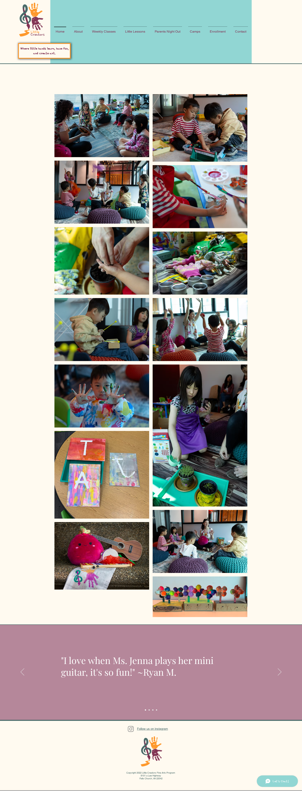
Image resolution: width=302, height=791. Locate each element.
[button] (78, 29)
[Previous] (22, 672)
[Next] (279, 672)
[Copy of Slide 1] (156, 710)
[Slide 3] (152, 710)
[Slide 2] (149, 710)
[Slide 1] (145, 710)
